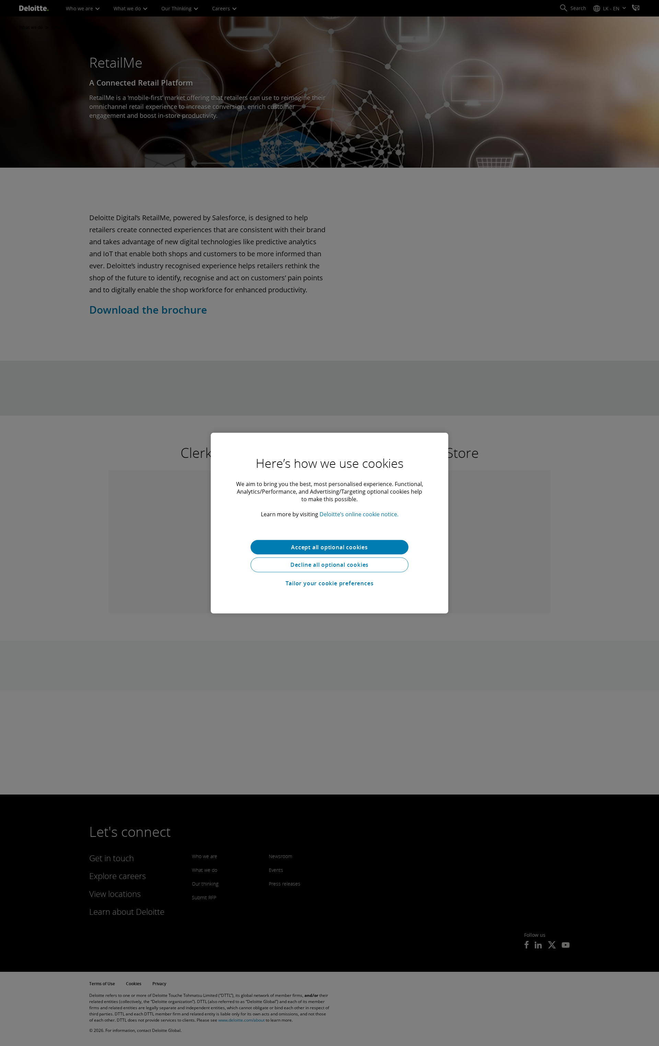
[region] (329, 522)
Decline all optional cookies (329, 565)
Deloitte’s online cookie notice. (359, 514)
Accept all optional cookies (329, 547)
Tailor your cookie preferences (330, 583)
